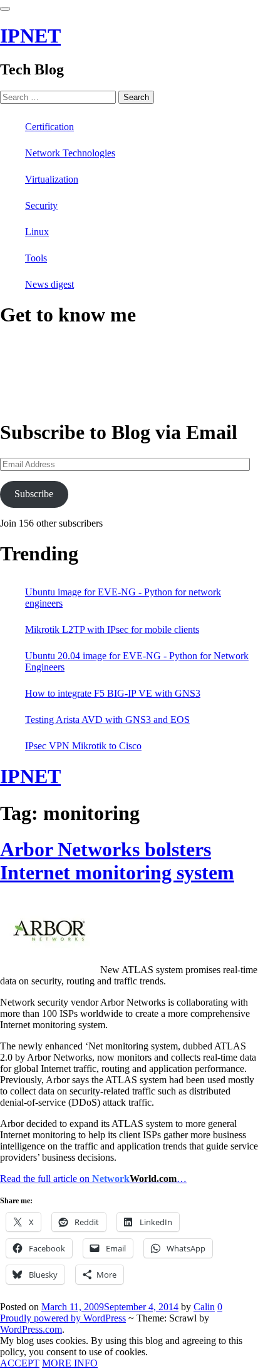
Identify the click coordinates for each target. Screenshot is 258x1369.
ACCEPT (19, 1363)
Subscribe (33, 493)
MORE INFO (70, 1363)
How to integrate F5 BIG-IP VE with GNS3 (112, 693)
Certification (49, 126)
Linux (37, 231)
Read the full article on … (93, 1178)
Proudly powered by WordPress (63, 1318)
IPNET (30, 35)
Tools (36, 258)
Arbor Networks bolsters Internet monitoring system (117, 861)
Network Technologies (70, 153)
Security (41, 205)
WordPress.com (31, 1329)
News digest (49, 284)
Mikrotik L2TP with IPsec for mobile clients (112, 629)
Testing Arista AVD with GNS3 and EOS (107, 719)
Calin (204, 1306)
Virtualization (51, 179)
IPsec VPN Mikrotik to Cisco (83, 745)
